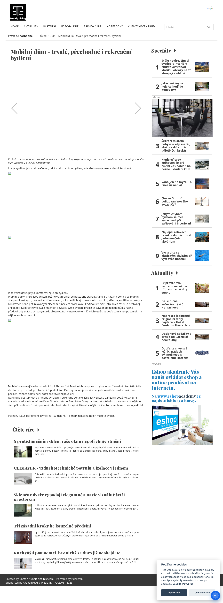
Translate (210, 9)
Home (15, 26)
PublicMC (77, 579)
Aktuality (31, 26)
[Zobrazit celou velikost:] (50, 202)
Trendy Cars (92, 26)
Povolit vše (174, 592)
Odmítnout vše (202, 592)
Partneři (49, 26)
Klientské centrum (141, 26)
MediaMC (47, 582)
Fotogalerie (70, 26)
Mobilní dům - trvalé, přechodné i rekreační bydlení (89, 36)
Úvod (43, 36)
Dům (52, 36)
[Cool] (182, 118)
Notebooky (114, 26)
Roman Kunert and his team (36, 579)
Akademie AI (30, 582)
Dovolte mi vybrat (183, 583)
